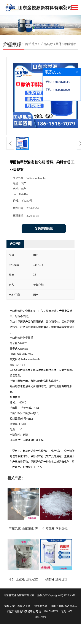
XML (72, 595)
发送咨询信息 (44, 228)
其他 (59, 44)
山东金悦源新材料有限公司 (19, 595)
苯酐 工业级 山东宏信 (23, 579)
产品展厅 (47, 44)
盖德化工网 (23, 606)
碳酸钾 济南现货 (56, 579)
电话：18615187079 (47, 611)
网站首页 (31, 44)
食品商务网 (40, 606)
